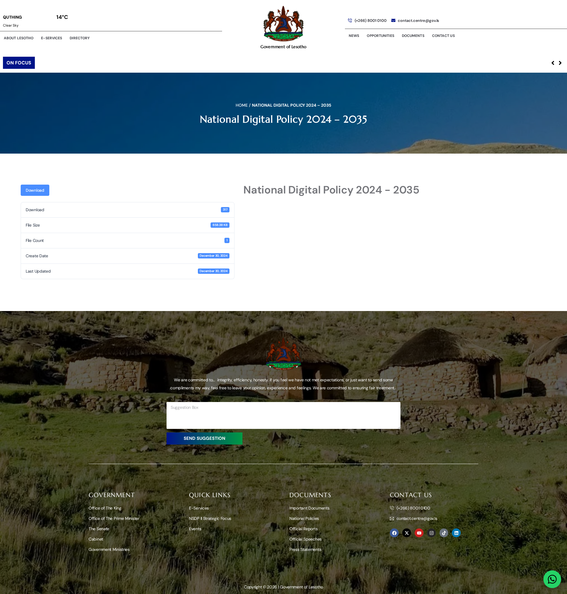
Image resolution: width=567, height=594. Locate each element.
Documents (413, 35)
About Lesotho (18, 38)
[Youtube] (419, 532)
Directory (80, 38)
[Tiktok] (443, 532)
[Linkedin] (456, 532)
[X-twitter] (406, 532)
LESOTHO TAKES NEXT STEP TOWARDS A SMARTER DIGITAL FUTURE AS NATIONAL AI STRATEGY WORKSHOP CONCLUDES (169, 63)
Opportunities (380, 35)
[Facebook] (394, 532)
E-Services (51, 38)
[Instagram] (431, 532)
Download (35, 190)
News (354, 35)
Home (242, 105)
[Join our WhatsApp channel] (552, 579)
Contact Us (443, 35)
